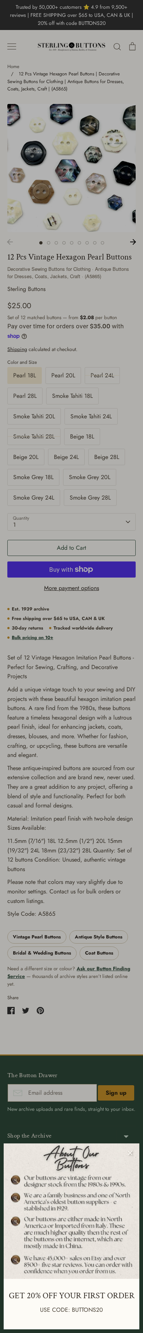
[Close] (130, 1153)
